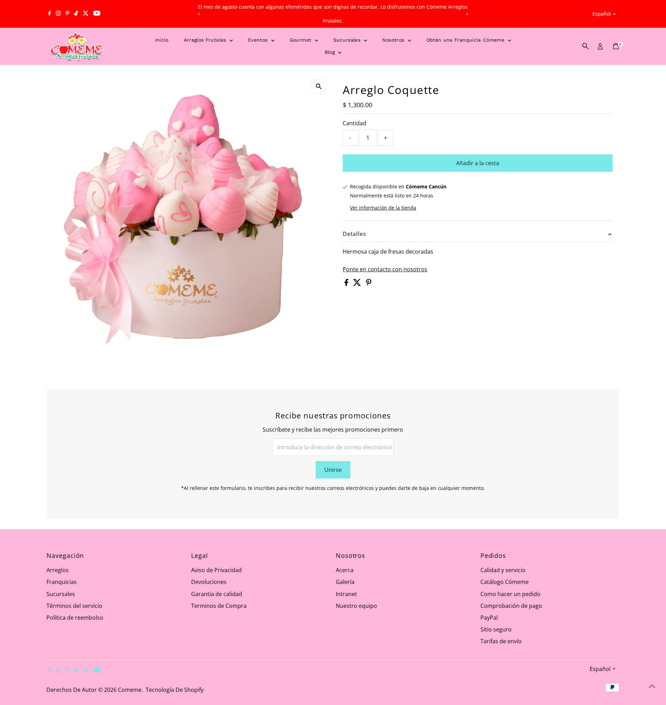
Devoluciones (209, 582)
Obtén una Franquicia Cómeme (466, 40)
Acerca (344, 570)
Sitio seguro (496, 629)
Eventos (259, 40)
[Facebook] (49, 14)
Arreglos (57, 570)
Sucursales (347, 40)
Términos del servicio (74, 606)
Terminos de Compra (219, 606)
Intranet (346, 594)
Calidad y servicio (503, 570)
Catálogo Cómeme (504, 582)
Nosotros (394, 40)
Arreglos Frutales (206, 40)
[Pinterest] (67, 14)
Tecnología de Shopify (175, 690)
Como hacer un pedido (510, 594)
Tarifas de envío (501, 641)
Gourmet (301, 40)
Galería (345, 582)
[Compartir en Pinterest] (369, 284)
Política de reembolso (74, 617)
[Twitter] (85, 14)
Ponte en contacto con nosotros (385, 269)
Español (601, 13)
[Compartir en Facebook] (347, 284)
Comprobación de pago (511, 606)
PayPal (489, 617)
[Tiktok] (76, 14)
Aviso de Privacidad (216, 570)
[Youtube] (97, 14)
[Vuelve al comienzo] (652, 686)
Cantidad (354, 123)
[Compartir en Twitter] (357, 284)
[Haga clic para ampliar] (319, 86)
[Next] (467, 14)
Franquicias (61, 582)
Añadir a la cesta (477, 163)
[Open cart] (616, 46)
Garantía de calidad (216, 594)
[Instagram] (58, 14)
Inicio (162, 40)
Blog (331, 52)
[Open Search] (585, 46)
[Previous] (199, 14)
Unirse (333, 470)
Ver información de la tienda (383, 207)
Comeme (130, 690)
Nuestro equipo (356, 606)
